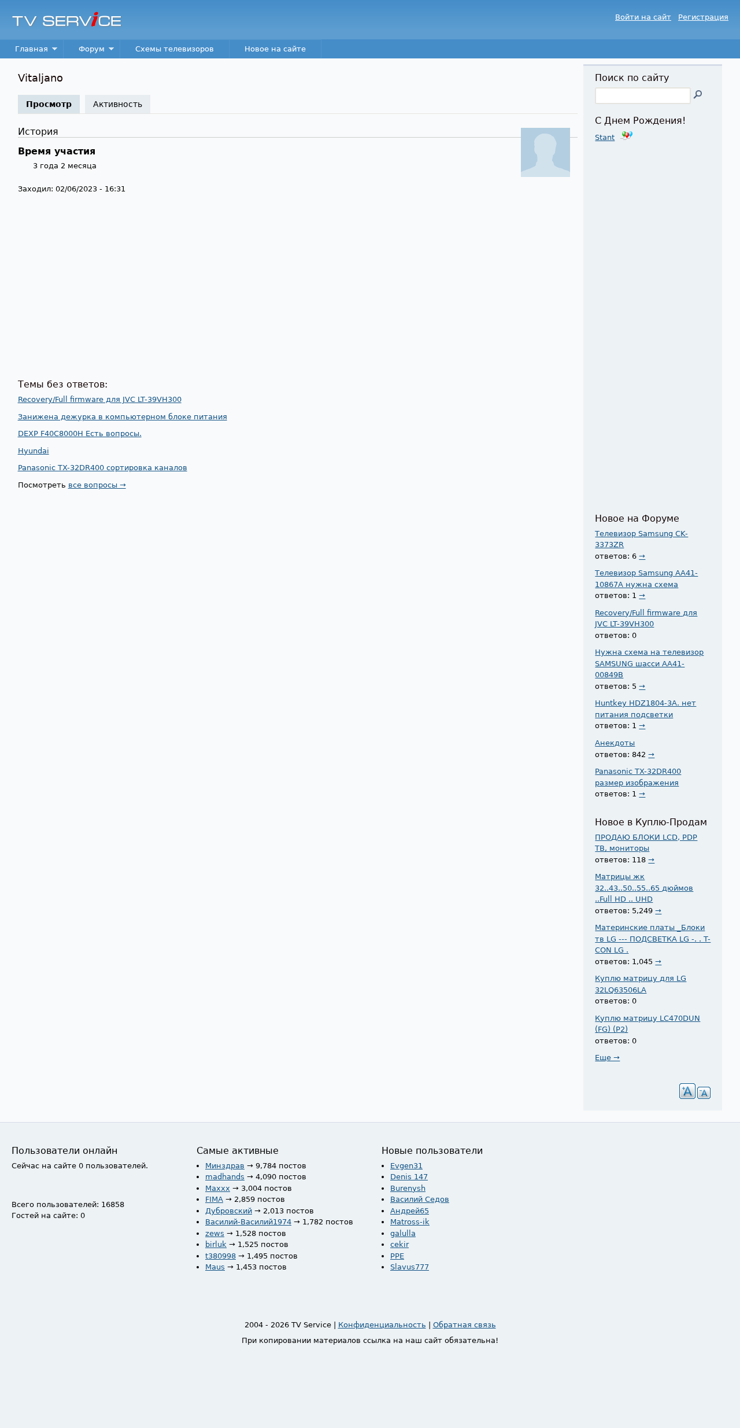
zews (214, 1233)
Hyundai (33, 451)
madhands (225, 1176)
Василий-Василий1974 (248, 1221)
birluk (216, 1244)
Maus (215, 1267)
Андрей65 (409, 1210)
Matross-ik (410, 1221)
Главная (24, 52)
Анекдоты (615, 743)
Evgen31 (406, 1165)
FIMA (214, 1199)
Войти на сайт (643, 17)
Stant (605, 137)
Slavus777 (409, 1267)
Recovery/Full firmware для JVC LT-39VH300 (100, 399)
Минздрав (225, 1165)
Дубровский (228, 1210)
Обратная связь (464, 1324)
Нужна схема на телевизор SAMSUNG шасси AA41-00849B (649, 663)
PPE (397, 1256)
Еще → (607, 1057)
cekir (399, 1244)
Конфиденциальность (382, 1324)
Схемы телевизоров (174, 49)
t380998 (220, 1256)
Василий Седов (419, 1199)
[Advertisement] (298, 287)
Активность (117, 104)
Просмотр (53, 104)
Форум (84, 52)
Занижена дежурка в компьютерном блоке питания (122, 416)
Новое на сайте (275, 49)
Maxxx (217, 1188)
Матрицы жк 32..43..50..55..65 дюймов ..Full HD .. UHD (644, 887)
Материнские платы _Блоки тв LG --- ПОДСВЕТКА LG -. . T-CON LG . (653, 938)
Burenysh (408, 1188)
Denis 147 (409, 1176)
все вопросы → (97, 485)
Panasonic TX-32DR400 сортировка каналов (102, 467)
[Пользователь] (545, 174)
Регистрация (703, 17)
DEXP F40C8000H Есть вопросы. (80, 433)
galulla (403, 1233)
